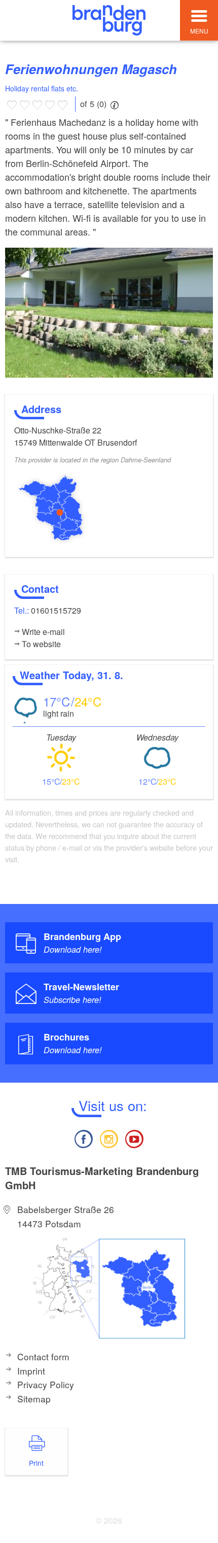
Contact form (43, 1356)
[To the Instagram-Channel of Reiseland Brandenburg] (109, 1138)
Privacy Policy (45, 1384)
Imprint (31, 1370)
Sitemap (34, 1398)
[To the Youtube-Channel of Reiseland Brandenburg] (134, 1138)
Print (36, 1463)
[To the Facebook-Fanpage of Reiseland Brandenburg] (83, 1138)
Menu (199, 30)
